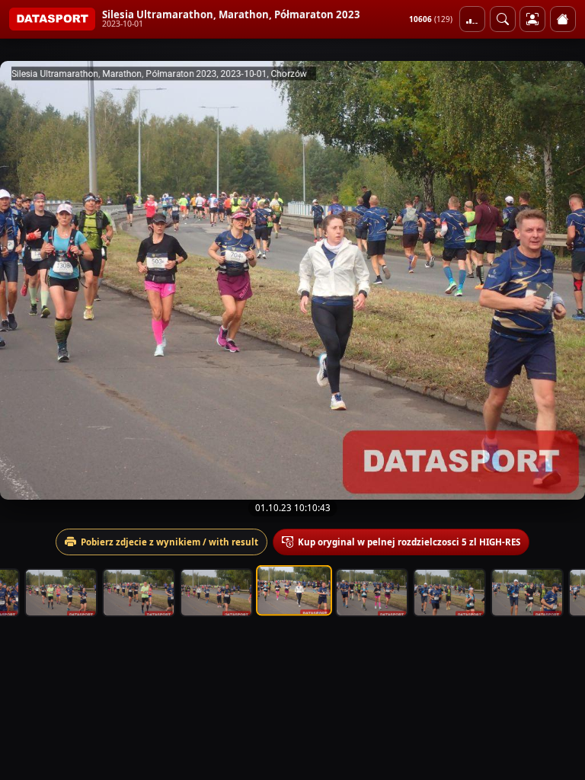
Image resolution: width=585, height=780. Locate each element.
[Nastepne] (559, 280)
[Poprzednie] (25, 280)
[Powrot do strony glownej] (563, 19)
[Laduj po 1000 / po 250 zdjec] (472, 19)
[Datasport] (52, 19)
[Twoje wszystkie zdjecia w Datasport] (532, 19)
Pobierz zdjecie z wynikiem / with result (169, 542)
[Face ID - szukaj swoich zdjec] (503, 19)
